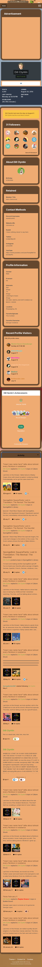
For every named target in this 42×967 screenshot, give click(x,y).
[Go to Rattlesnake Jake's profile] (8, 380)
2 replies (16, 519)
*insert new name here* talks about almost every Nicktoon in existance (20, 465)
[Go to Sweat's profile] (34, 146)
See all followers (30, 152)
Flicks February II (10, 896)
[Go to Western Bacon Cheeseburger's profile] (25, 132)
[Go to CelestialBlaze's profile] (25, 139)
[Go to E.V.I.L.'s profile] (16, 146)
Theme (11, 959)
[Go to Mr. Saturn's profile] (34, 132)
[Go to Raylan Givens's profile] (16, 132)
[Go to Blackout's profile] (8, 373)
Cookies (30, 959)
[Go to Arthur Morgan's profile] (8, 352)
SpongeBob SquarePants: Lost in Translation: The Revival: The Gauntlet (18, 501)
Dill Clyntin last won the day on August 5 (19, 113)
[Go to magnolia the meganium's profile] (16, 139)
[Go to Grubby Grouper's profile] (34, 139)
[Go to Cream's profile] (7, 132)
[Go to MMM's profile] (7, 146)
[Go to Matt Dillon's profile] (8, 359)
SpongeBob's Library (10, 507)
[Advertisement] (21, 38)
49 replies (18, 493)
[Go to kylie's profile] (7, 139)
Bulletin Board (8, 901)
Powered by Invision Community (21, 964)
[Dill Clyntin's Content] (21, 83)
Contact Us (21, 959)
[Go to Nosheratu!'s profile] (25, 146)
